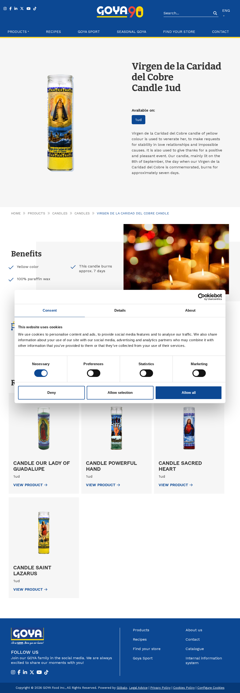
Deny (51, 393)
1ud (138, 119)
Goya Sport (89, 32)
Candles (60, 213)
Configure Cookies (211, 687)
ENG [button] (226, 10)
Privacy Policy (160, 687)
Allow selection (120, 393)
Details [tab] (120, 310)
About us (194, 630)
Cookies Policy (184, 687)
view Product (28, 485)
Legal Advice (138, 687)
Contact (220, 32)
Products (36, 213)
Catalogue (195, 649)
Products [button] (17, 32)
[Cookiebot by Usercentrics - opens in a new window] (201, 296)
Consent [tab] (50, 310)
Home (16, 213)
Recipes (53, 32)
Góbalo (122, 687)
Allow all (189, 393)
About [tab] (190, 310)
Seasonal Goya (131, 32)
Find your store (179, 32)
